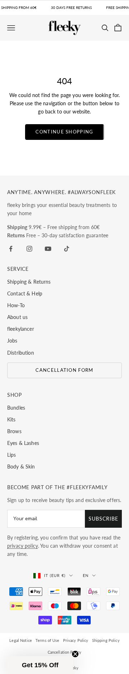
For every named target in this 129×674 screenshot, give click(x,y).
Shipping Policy (106, 640)
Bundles (16, 408)
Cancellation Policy (65, 652)
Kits (11, 419)
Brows (14, 431)
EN (86, 575)
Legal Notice (20, 640)
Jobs (12, 341)
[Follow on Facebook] (10, 248)
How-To (16, 305)
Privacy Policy (76, 640)
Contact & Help (24, 293)
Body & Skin (21, 466)
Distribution (20, 353)
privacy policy (22, 546)
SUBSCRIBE (103, 519)
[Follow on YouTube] (48, 248)
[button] (40, 665)
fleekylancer (20, 329)
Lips (11, 455)
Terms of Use (47, 640)
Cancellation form (64, 370)
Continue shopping (64, 132)
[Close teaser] (75, 654)
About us (17, 317)
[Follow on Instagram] (29, 248)
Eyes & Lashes (23, 443)
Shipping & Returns (29, 282)
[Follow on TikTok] (66, 248)
